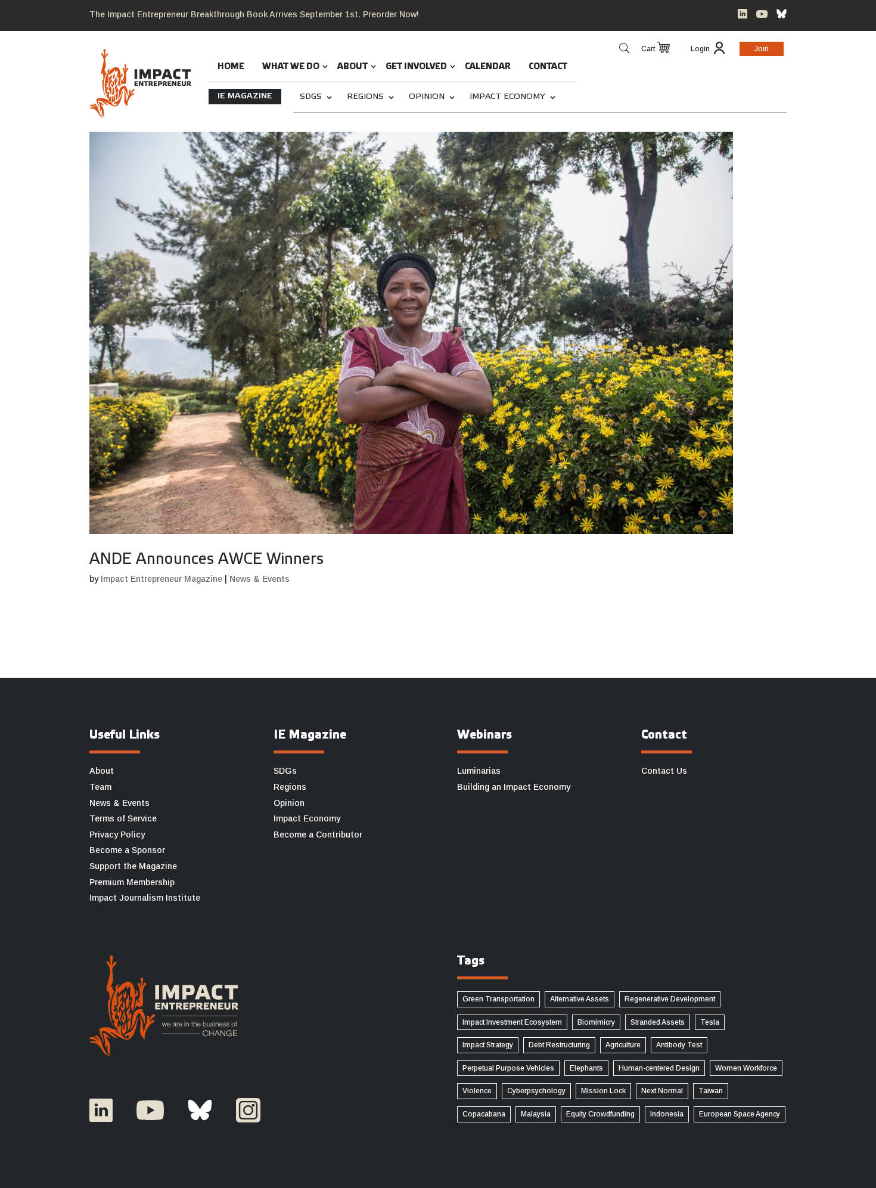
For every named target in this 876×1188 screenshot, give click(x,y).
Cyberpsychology (536, 1091)
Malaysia (536, 1114)
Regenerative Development (670, 999)
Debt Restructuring (559, 1045)
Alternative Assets (579, 999)
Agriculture (623, 1045)
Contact (548, 67)
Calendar (488, 67)
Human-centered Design (659, 1068)
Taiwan (710, 1091)
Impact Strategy (487, 1045)
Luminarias (479, 771)
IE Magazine (245, 96)
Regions (365, 97)
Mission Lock (603, 1091)
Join (761, 49)
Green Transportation (498, 999)
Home (231, 67)
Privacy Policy (117, 834)
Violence (477, 1091)
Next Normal (662, 1091)
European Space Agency (739, 1114)
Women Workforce (746, 1068)
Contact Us (664, 771)
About (352, 67)
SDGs (311, 97)
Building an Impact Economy (513, 787)
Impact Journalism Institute (144, 897)
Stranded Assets (657, 1022)
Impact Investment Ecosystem (512, 1022)
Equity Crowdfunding (600, 1114)
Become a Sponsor (127, 850)
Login (700, 49)
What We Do (290, 67)
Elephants (586, 1068)
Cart (648, 49)
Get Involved (416, 67)
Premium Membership (132, 882)
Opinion (427, 97)
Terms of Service (123, 818)
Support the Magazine (133, 866)
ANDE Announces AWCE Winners (206, 560)
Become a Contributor (318, 834)
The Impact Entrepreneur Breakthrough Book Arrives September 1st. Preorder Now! (254, 14)
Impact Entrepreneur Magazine (161, 579)
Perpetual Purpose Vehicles (508, 1068)
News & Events (259, 579)
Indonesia (667, 1114)
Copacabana (483, 1114)
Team (100, 787)
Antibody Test (679, 1045)
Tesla (709, 1022)
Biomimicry (596, 1022)
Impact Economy (507, 97)
